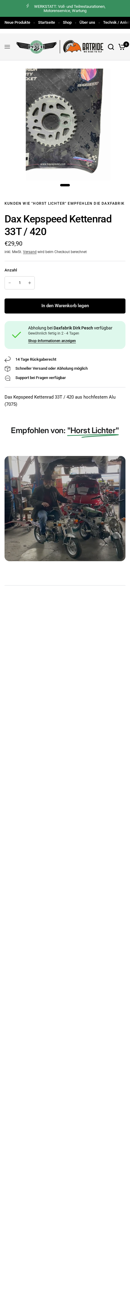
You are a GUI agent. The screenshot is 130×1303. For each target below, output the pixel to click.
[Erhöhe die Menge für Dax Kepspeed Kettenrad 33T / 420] (29, 283)
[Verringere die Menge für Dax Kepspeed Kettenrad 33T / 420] (10, 283)
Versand (30, 252)
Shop (67, 22)
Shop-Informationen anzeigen (52, 341)
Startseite (46, 22)
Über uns (87, 22)
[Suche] (111, 46)
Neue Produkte (17, 22)
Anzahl (11, 270)
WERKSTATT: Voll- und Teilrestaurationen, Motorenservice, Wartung (70, 8)
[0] (120, 46)
